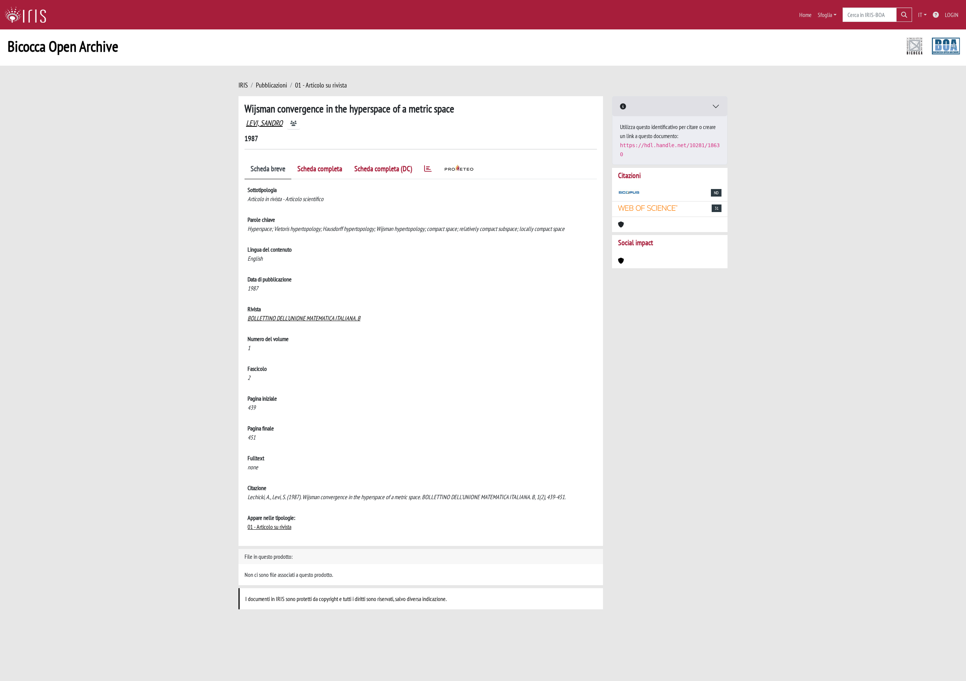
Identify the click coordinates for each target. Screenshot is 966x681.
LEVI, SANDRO (264, 123)
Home (805, 14)
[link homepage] (28, 14)
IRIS (243, 85)
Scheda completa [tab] (319, 169)
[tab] (428, 170)
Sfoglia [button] (825, 14)
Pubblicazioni (271, 85)
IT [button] (920, 14)
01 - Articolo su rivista (321, 85)
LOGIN (951, 14)
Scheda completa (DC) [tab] (383, 169)
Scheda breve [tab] (268, 169)
